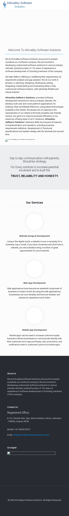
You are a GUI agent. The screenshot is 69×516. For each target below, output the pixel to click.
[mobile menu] (64, 5)
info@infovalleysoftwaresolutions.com (31, 435)
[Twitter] (34, 504)
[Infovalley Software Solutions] (17, 5)
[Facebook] (30, 504)
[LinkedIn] (39, 504)
